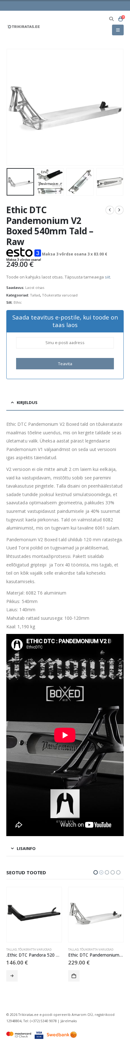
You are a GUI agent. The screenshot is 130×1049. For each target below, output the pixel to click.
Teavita (65, 363)
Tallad (35, 295)
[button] (111, 19)
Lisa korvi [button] (12, 976)
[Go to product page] (34, 914)
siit (107, 277)
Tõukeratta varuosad (60, 295)
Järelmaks (69, 1021)
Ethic (18, 302)
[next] (119, 210)
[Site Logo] (23, 26)
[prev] (109, 210)
